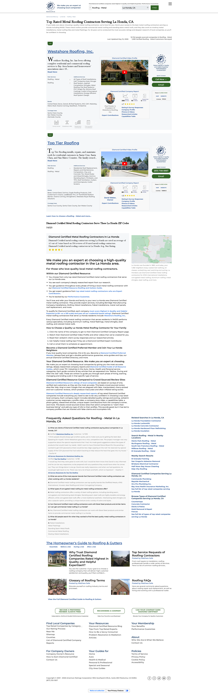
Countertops (137, 502)
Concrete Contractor (140, 504)
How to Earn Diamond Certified (61, 657)
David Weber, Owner (110, 199)
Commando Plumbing (141, 479)
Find (154, 8)
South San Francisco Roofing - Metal (147, 446)
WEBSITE (163, 96)
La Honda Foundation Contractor (146, 421)
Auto (91, 657)
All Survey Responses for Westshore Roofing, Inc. (65, 456)
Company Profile (128, 110)
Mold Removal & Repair (141, 509)
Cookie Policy (138, 660)
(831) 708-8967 (161, 171)
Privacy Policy (138, 657)
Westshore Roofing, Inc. (114, 316)
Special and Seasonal (99, 665)
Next (96, 123)
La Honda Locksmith (140, 423)
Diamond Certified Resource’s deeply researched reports (71, 393)
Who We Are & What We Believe (147, 640)
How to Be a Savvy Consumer (103, 632)
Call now (160, 79)
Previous (48, 123)
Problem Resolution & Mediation (105, 635)
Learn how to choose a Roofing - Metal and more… (68, 216)
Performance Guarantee (78, 297)
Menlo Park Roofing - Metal (143, 441)
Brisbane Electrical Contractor (144, 464)
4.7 (123, 104)
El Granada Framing (140, 459)
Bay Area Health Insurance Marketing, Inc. (150, 487)
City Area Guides (97, 668)
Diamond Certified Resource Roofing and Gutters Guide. (77, 288)
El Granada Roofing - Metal (143, 451)
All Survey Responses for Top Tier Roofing (63, 473)
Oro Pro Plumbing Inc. (141, 484)
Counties (50, 637)
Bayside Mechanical (140, 481)
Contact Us (136, 643)
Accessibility (137, 662)
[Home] (50, 7)
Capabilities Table (128, 116)
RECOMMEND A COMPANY (109, 611)
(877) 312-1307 (52, 680)
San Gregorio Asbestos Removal (145, 461)
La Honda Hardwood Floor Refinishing (148, 428)
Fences (134, 512)
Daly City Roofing (139, 469)
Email (161, 85)
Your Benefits (138, 626)
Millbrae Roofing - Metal (142, 448)
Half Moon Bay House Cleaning (145, 466)
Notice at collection (97, 690)
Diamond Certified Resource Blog (105, 626)
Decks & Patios (138, 507)
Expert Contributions (110, 115)
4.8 (123, 196)
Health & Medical (97, 660)
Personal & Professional (100, 662)
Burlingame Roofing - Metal (143, 443)
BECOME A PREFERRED (70, 611)
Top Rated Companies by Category (63, 626)
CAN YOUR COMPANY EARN (148, 611)
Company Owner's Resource (60, 654)
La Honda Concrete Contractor (145, 426)
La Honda (62, 16)
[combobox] (106, 7)
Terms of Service (139, 654)
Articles (92, 637)
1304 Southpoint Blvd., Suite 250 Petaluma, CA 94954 (114, 678)
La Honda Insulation (140, 431)
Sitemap (50, 634)
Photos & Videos (128, 112)
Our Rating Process (55, 629)
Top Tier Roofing (60, 459)
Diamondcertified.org (52, 16)
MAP (157, 96)
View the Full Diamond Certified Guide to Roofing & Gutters (74, 599)
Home (92, 654)
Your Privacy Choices (116, 690)
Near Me (50, 631)
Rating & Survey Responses (132, 107)
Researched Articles (129, 114)
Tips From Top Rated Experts (103, 629)
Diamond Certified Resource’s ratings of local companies (71, 383)
